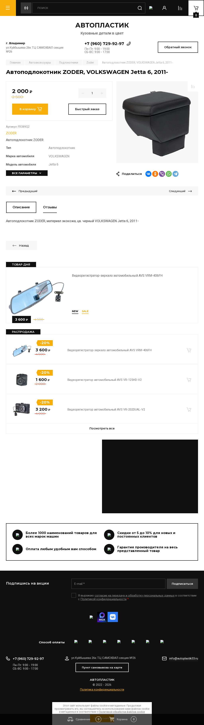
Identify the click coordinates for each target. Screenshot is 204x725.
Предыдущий (28, 191)
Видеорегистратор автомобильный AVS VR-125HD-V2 (105, 380)
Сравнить (193, 86)
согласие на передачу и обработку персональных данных (135, 595)
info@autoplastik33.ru (183, 658)
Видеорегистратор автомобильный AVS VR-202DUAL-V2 (106, 409)
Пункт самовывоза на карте (102, 667)
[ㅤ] (102, 476)
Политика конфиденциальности (102, 689)
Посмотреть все (102, 428)
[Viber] (162, 174)
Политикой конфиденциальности (103, 599)
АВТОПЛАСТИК (102, 25)
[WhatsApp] (169, 174)
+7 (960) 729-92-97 (104, 43)
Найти (139, 8)
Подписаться (182, 584)
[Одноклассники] (155, 174)
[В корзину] (188, 350)
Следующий (177, 191)
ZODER (11, 133)
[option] (157, 122)
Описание (21, 207)
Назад (24, 245)
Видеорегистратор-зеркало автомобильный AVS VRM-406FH (117, 275)
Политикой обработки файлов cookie (122, 711)
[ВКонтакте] (148, 174)
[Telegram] (175, 174)
